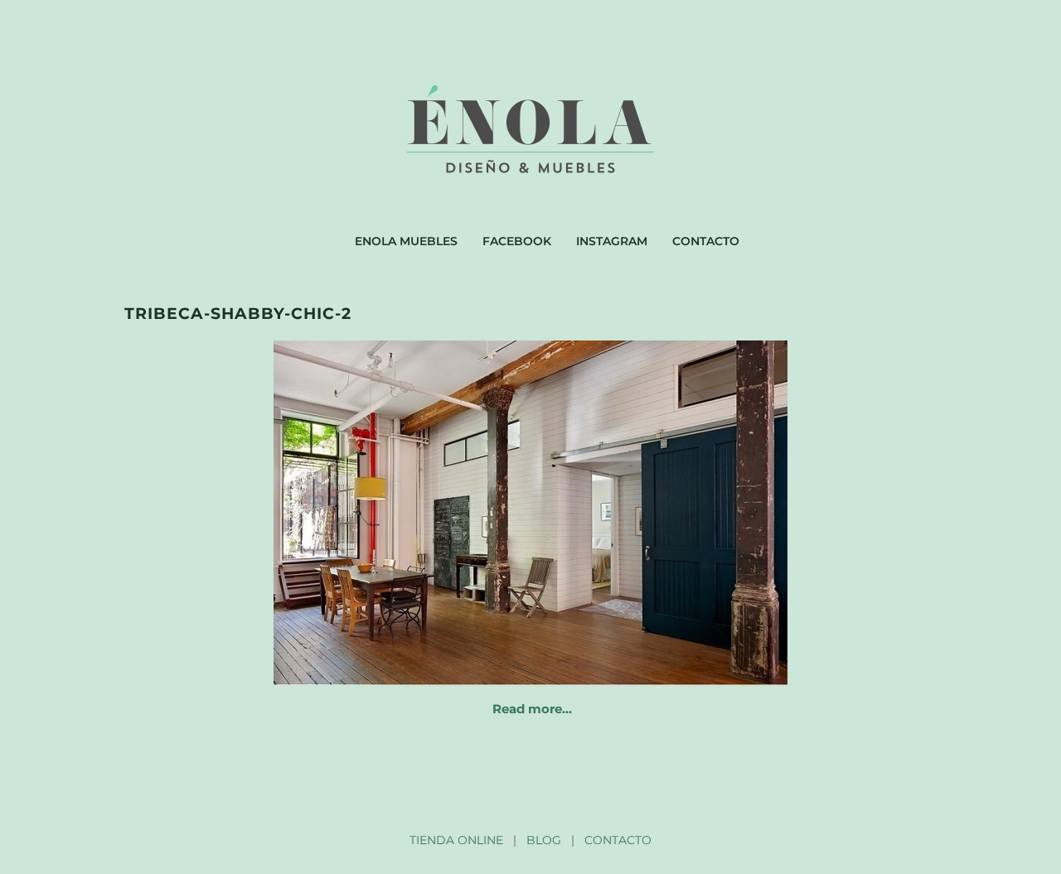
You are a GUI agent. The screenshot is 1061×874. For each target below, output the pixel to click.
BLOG (543, 840)
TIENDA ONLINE (456, 840)
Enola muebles (406, 241)
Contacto (705, 241)
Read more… (532, 709)
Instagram (611, 241)
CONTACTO (618, 840)
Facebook (516, 241)
